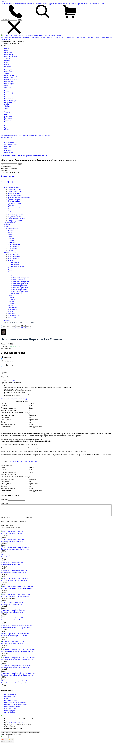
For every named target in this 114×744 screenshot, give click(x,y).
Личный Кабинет (10, 712)
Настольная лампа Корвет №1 (11, 565)
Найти (19, 19)
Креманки (11, 313)
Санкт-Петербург (10, 101)
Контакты (108, 37)
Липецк (6, 74)
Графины (11, 240)
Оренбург (7, 88)
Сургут (6, 105)
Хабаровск (8, 59)
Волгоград (7, 118)
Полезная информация (12, 706)
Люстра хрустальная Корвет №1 (12, 533)
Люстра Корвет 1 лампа (9, 557)
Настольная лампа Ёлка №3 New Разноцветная (17, 675)
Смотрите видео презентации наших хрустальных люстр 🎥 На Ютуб (20, 732)
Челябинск (8, 53)
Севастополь (8, 99)
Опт (5, 148)
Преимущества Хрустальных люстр (16, 704)
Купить (13, 381)
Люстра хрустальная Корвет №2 (12, 541)
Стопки (10, 272)
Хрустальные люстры (16, 37)
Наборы (10, 274)
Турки (10, 236)
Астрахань (7, 124)
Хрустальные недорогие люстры (19, 197)
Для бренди (15, 262)
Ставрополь (8, 103)
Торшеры (11, 205)
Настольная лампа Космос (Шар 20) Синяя (15, 628)
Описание (4, 399)
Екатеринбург (9, 55)
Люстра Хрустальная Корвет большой (14, 580)
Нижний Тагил (9, 78)
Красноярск (8, 72)
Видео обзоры (29, 37)
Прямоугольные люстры (16, 219)
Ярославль (8, 122)
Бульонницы (12, 309)
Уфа (5, 114)
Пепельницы (12, 248)
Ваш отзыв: (4, 504)
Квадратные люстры (15, 217)
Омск (6, 86)
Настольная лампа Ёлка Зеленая (12, 612)
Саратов (7, 97)
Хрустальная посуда (46, 37)
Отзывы (102, 37)
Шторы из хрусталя (14, 209)
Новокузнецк (8, 82)
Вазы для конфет (13, 254)
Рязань (6, 95)
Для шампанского (17, 266)
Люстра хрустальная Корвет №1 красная (15, 549)
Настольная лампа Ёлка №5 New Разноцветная (17, 659)
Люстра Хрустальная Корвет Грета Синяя (15, 683)
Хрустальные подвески (16, 207)
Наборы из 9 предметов (19, 284)
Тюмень (7, 112)
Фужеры (11, 234)
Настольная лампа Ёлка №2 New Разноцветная (17, 651)
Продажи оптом (9, 696)
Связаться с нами (10, 708)
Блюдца (10, 311)
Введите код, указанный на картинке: (13, 521)
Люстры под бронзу (15, 221)
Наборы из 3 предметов (19, 292)
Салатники (11, 299)
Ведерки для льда (14, 315)
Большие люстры (14, 193)
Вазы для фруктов (14, 244)
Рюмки (10, 231)
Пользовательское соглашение (15, 702)
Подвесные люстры (14, 189)
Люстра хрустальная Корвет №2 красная (15, 596)
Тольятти (7, 107)
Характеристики (13, 399)
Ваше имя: (4, 499)
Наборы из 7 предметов (19, 288)
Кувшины (11, 238)
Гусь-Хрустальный (10, 57)
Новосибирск (9, 84)
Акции (37, 37)
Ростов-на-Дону (9, 93)
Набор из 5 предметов (19, 290)
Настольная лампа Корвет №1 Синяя (13, 573)
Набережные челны (11, 80)
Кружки (10, 296)
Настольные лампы (14, 203)
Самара (7, 130)
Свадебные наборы (18, 294)
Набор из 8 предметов (19, 286)
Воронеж (7, 120)
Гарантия (96, 37)
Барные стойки (16, 276)
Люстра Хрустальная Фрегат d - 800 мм (14, 636)
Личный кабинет (6, 137)
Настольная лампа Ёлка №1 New (12, 643)
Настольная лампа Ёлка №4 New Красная (15, 667)
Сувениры (11, 242)
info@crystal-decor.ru (16, 723)
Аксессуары (12, 317)
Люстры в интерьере (15, 199)
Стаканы (11, 297)
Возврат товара (9, 710)
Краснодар (8, 70)
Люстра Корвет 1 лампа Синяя (11, 604)
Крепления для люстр (15, 215)
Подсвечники (12, 211)
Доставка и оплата (86, 37)
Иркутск (7, 60)
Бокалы (10, 233)
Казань (6, 64)
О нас (6, 698)
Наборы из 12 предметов (20, 282)
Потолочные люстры (15, 191)
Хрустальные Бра (14, 201)
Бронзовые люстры (14, 195)
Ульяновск (8, 116)
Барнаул (7, 126)
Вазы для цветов (13, 246)
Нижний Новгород (10, 76)
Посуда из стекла (60, 37)
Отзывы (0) (23, 399)
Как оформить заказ (73, 37)
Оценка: (3, 517)
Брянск (6, 51)
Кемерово (7, 66)
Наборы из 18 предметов (20, 278)
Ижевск (6, 62)
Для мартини (15, 264)
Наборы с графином (18, 280)
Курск (6, 128)
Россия (6, 49)
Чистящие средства (14, 213)
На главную (5, 37)
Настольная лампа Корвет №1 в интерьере (15, 620)
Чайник (10, 250)
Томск (6, 109)
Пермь (6, 91)
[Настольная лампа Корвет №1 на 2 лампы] (16, 328)
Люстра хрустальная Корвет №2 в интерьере (16, 588)
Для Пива (11, 305)
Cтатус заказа (5, 39)
